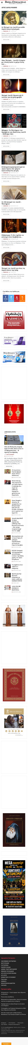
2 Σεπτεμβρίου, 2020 (14, 239)
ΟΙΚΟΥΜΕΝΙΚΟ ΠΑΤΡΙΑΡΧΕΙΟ (8, 961)
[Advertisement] (14, 383)
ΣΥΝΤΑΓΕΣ (3, 985)
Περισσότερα (9, 466)
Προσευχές (4, 979)
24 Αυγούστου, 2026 (17, 570)
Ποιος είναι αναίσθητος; (7, 997)
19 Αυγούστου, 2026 (17, 497)
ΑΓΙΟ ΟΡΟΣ (4, 975)
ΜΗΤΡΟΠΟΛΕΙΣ (5, 963)
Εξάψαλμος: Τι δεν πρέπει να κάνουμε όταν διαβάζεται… (13, 236)
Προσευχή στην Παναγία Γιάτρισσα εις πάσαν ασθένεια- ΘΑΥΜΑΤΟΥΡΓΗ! (17, 577)
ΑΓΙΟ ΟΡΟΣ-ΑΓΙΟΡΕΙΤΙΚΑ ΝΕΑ (8, 973)
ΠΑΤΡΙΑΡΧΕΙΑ (4, 965)
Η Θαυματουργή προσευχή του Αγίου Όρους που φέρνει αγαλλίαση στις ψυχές (13, 169)
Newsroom (5, 31)
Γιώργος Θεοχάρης (10, 454)
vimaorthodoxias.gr (9, 1027)
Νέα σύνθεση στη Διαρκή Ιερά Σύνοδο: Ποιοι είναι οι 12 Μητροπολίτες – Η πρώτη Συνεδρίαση (13, 449)
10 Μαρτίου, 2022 (13, 66)
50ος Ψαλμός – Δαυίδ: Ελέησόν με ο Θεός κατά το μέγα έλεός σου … (13, 62)
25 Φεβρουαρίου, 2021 (14, 172)
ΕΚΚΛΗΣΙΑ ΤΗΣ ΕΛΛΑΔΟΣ (7, 971)
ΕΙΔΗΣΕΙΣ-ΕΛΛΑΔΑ (5, 967)
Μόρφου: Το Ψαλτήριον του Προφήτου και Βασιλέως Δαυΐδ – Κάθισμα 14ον (14, 132)
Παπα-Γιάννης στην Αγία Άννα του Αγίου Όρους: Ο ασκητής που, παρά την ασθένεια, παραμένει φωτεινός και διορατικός (17, 488)
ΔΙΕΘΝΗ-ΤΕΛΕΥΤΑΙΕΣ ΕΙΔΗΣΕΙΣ (9, 969)
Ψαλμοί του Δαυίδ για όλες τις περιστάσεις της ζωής (13, 269)
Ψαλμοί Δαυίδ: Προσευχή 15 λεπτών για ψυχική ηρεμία (12, 96)
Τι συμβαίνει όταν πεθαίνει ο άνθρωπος (17, 566)
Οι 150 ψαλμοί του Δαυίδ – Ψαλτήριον (12, 203)
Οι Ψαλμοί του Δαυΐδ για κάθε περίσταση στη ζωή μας (13, 28)
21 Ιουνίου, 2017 (13, 272)
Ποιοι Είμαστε (12, 1022)
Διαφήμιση (3, 1022)
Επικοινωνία (20, 1022)
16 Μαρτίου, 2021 (13, 136)
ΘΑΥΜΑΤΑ (3, 981)
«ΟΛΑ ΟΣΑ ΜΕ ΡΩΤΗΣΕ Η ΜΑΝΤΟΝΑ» (16, 588)
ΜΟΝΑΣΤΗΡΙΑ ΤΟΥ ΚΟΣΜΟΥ (8, 977)
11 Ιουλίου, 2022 (13, 31)
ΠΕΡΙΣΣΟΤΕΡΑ (6, 39)
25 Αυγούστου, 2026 (9, 456)
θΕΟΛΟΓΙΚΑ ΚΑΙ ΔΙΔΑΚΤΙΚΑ (8, 983)
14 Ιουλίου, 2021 (13, 99)
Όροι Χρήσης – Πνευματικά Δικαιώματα (10, 1024)
